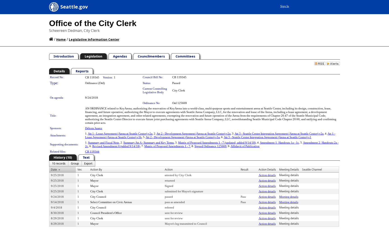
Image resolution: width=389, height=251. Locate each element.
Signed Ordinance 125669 (210, 146)
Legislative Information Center (94, 39)
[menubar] (72, 164)
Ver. (79, 169)
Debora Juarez (93, 128)
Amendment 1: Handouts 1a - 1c (279, 142)
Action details (267, 175)
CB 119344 (92, 151)
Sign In (284, 6)
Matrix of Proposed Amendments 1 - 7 (167, 146)
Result (244, 169)
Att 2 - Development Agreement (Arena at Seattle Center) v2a (193, 133)
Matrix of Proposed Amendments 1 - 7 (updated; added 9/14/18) (217, 142)
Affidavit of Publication (245, 146)
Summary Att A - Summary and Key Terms (148, 142)
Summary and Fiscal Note (103, 142)
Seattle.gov (74, 7)
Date (54, 169)
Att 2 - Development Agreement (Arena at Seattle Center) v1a (183, 137)
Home (61, 39)
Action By (96, 169)
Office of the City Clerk (92, 23)
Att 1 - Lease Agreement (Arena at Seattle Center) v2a (120, 133)
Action (169, 169)
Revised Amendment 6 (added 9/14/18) (116, 146)
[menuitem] (58, 163)
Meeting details (288, 196)
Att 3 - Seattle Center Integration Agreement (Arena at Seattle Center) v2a (279, 133)
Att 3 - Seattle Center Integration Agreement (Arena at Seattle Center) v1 (267, 137)
